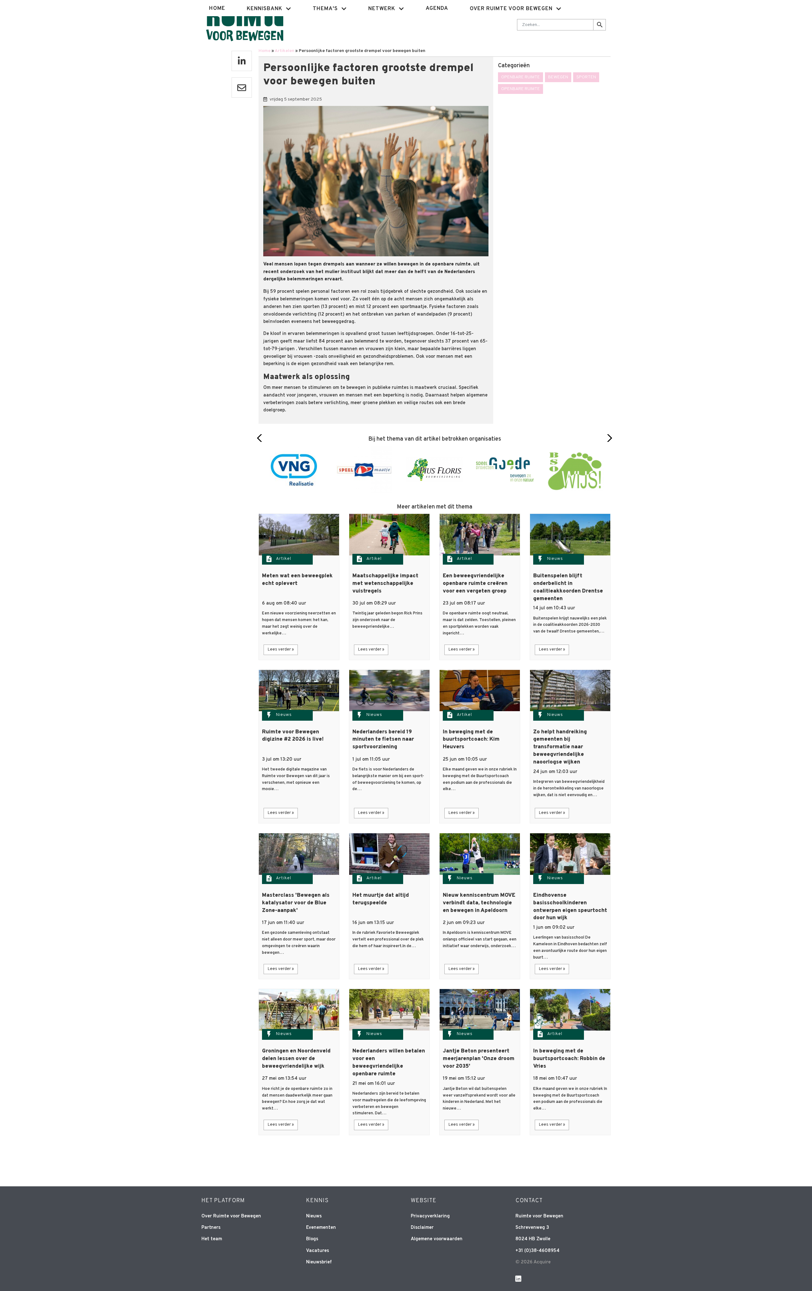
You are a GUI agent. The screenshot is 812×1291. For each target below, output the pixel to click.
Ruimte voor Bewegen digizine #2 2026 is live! (293, 736)
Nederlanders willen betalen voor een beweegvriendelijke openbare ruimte (388, 1062)
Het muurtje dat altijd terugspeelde (380, 899)
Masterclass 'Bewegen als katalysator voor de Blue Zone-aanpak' (296, 903)
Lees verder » (281, 649)
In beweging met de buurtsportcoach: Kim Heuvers (471, 740)
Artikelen (284, 51)
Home (217, 8)
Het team (211, 1239)
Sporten (586, 77)
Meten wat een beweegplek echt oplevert (297, 580)
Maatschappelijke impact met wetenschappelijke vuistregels (385, 584)
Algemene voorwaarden (436, 1239)
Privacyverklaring (430, 1216)
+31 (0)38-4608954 (537, 1251)
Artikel (283, 558)
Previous (261, 438)
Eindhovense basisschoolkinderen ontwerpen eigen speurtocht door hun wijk (570, 906)
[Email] (242, 87)
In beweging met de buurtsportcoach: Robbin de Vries (569, 1059)
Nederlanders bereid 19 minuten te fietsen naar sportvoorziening (383, 740)
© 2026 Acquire (533, 1262)
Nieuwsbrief (319, 1262)
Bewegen (558, 77)
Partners (210, 1228)
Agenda (437, 8)
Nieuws (555, 558)
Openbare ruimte (520, 77)
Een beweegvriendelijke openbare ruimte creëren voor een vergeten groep (475, 584)
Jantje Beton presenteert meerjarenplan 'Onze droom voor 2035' (478, 1059)
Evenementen (321, 1228)
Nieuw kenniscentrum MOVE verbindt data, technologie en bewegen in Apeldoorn (479, 903)
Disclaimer (422, 1228)
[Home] (244, 24)
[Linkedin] (242, 61)
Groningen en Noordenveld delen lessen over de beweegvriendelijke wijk (296, 1059)
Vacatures (317, 1251)
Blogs (312, 1239)
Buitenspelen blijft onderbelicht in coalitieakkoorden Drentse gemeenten (568, 587)
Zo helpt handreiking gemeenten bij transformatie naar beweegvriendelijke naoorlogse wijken (560, 747)
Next (608, 438)
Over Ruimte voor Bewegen (231, 1216)
